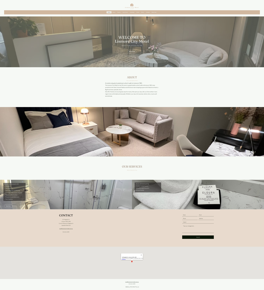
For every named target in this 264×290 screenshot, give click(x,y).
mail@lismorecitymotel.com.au (66, 228)
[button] (132, 131)
